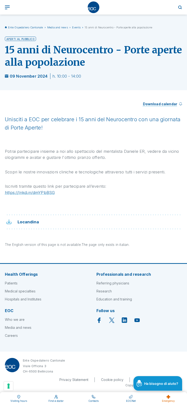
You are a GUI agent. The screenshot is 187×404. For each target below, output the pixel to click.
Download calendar (160, 104)
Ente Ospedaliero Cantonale (25, 27)
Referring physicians (112, 283)
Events (76, 27)
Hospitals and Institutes (23, 299)
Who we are (15, 319)
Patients (11, 283)
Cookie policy (112, 380)
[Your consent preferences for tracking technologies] (8, 386)
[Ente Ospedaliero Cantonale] (93, 7)
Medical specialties (20, 291)
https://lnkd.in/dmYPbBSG (30, 192)
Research (104, 291)
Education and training (114, 299)
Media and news (57, 27)
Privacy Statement (73, 380)
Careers (11, 335)
